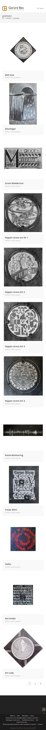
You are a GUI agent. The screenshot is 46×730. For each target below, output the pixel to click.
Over (18, 716)
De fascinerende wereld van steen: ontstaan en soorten (19, 724)
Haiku (8, 563)
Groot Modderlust (14, 183)
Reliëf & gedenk (16, 77)
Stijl (37, 720)
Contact (40, 724)
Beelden (7, 77)
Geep (32, 716)
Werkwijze (25, 716)
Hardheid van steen (28, 720)
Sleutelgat (10, 128)
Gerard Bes (13, 8)
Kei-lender (10, 618)
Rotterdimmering (14, 455)
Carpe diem (11, 509)
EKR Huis (9, 74)
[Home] (3, 18)
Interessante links (22, 722)
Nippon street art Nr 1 (16, 237)
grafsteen (16, 18)
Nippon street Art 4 (15, 400)
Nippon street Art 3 (15, 346)
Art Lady (9, 672)
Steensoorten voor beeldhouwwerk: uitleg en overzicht (22, 718)
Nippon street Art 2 (15, 292)
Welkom (12, 716)
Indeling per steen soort (13, 720)
